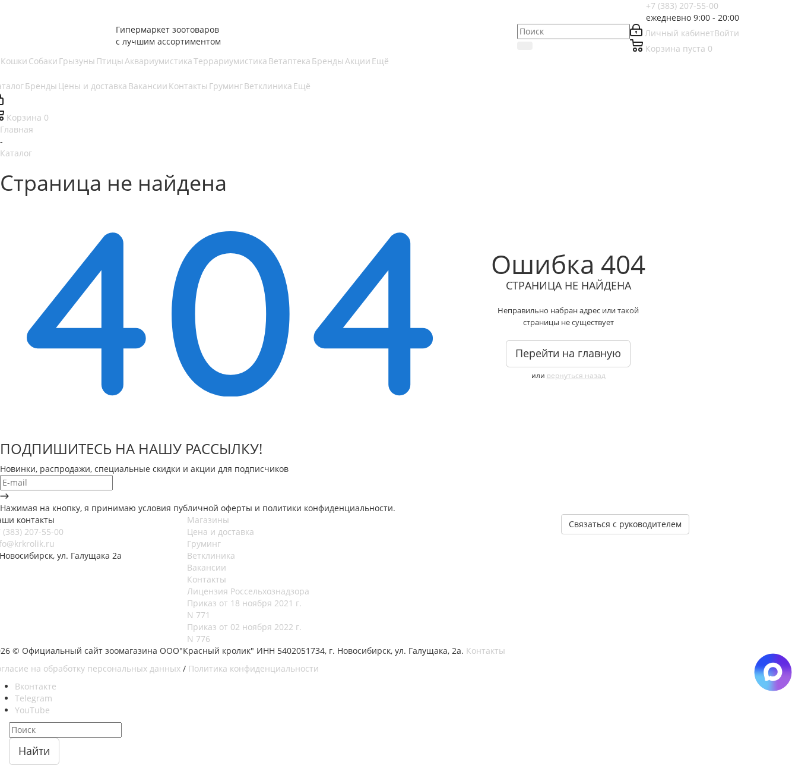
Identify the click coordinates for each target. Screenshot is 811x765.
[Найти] (525, 46)
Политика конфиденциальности (253, 668)
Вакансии (206, 567)
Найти (34, 751)
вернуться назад (576, 375)
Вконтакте (35, 686)
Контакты (206, 579)
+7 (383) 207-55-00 (682, 5)
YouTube (32, 710)
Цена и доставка (220, 531)
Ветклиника (211, 555)
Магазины (208, 519)
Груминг (204, 543)
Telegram (33, 698)
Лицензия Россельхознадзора (248, 591)
